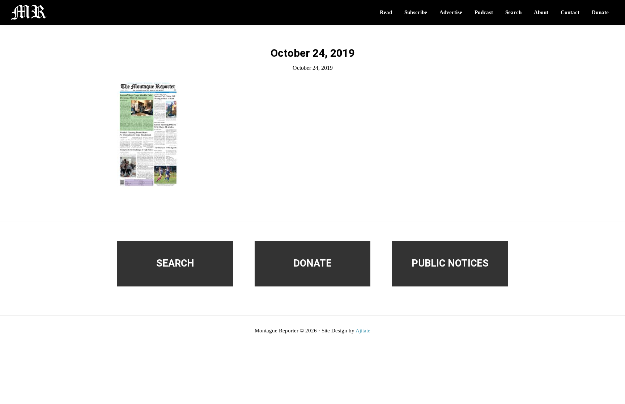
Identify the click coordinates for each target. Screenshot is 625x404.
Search (175, 263)
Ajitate (363, 330)
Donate (312, 263)
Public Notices (450, 263)
